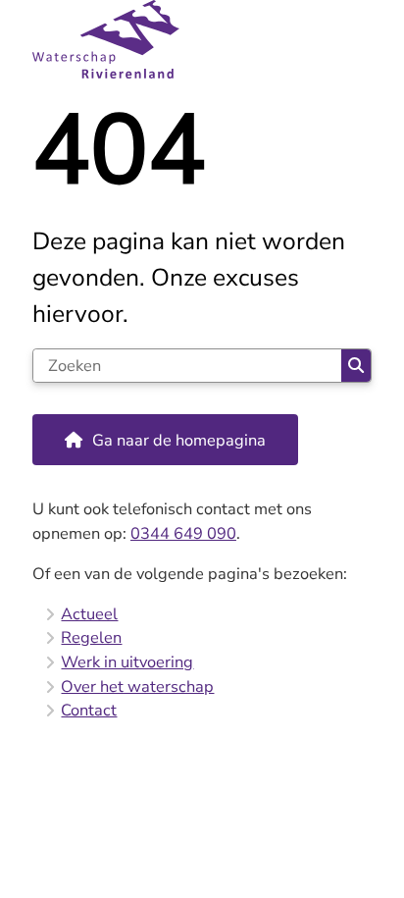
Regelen (91, 637)
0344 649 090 (183, 533)
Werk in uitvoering (127, 662)
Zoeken (356, 365)
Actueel (89, 614)
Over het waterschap (137, 686)
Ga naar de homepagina (179, 440)
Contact (89, 710)
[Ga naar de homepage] (202, 39)
